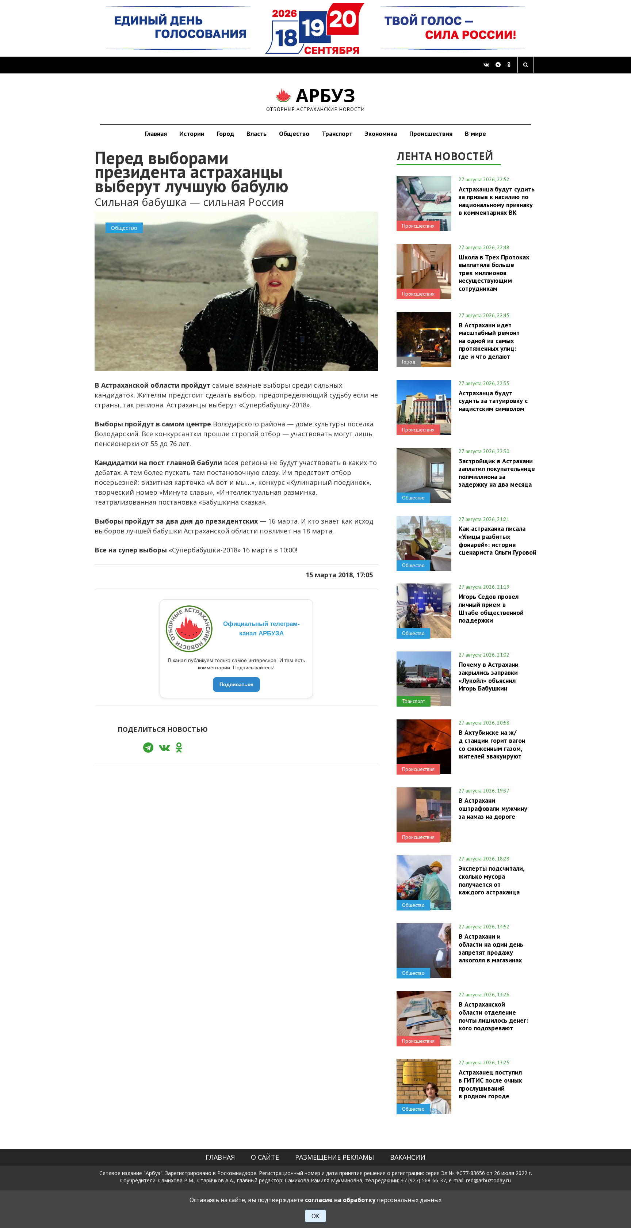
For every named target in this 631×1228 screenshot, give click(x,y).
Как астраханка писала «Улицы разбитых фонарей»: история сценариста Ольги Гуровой (497, 540)
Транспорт (337, 133)
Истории (191, 133)
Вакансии (407, 1157)
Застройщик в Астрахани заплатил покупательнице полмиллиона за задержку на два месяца (497, 472)
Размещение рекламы (334, 1157)
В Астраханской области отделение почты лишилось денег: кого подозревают (493, 1016)
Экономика (381, 133)
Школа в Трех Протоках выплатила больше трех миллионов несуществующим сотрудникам (494, 273)
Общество (294, 133)
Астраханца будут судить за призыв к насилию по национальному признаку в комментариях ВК (497, 201)
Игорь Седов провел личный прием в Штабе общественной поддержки (491, 608)
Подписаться (236, 684)
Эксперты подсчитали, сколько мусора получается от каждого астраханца (491, 880)
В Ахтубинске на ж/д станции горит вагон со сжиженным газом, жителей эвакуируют (492, 744)
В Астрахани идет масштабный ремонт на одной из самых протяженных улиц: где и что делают (489, 341)
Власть (256, 133)
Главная (156, 133)
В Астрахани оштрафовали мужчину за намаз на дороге (493, 808)
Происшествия (430, 133)
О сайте (265, 1157)
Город (225, 133)
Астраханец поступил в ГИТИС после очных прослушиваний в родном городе (490, 1084)
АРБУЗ (315, 98)
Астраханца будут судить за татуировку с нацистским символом (493, 401)
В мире (475, 133)
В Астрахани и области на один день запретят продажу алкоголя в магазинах (491, 948)
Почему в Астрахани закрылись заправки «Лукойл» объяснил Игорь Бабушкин (489, 676)
